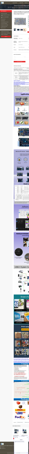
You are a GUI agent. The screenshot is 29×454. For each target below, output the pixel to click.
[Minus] (27, 437)
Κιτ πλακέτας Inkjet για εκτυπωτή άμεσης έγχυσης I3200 (16, 436)
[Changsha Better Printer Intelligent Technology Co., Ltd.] (2, 444)
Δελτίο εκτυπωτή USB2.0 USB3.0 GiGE (5, 17)
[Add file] (14, 453)
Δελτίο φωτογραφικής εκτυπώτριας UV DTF (5, 15)
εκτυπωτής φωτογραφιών (4, 23)
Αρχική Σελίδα (9, 7)
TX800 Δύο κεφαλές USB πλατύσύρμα (24, 435)
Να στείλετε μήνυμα (19, 61)
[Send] (27, 453)
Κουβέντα (6, 36)
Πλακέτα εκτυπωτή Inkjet (15, 7)
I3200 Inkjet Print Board (20, 422)
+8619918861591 (6, 34)
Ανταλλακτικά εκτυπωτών (4, 26)
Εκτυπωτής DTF (3, 20)
